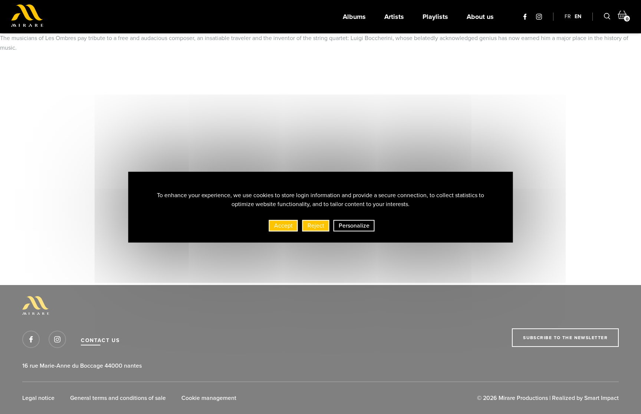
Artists (394, 16)
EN (578, 16)
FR (568, 16)
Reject (316, 225)
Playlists (435, 16)
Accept (283, 225)
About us (480, 16)
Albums (354, 16)
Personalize (354, 225)
